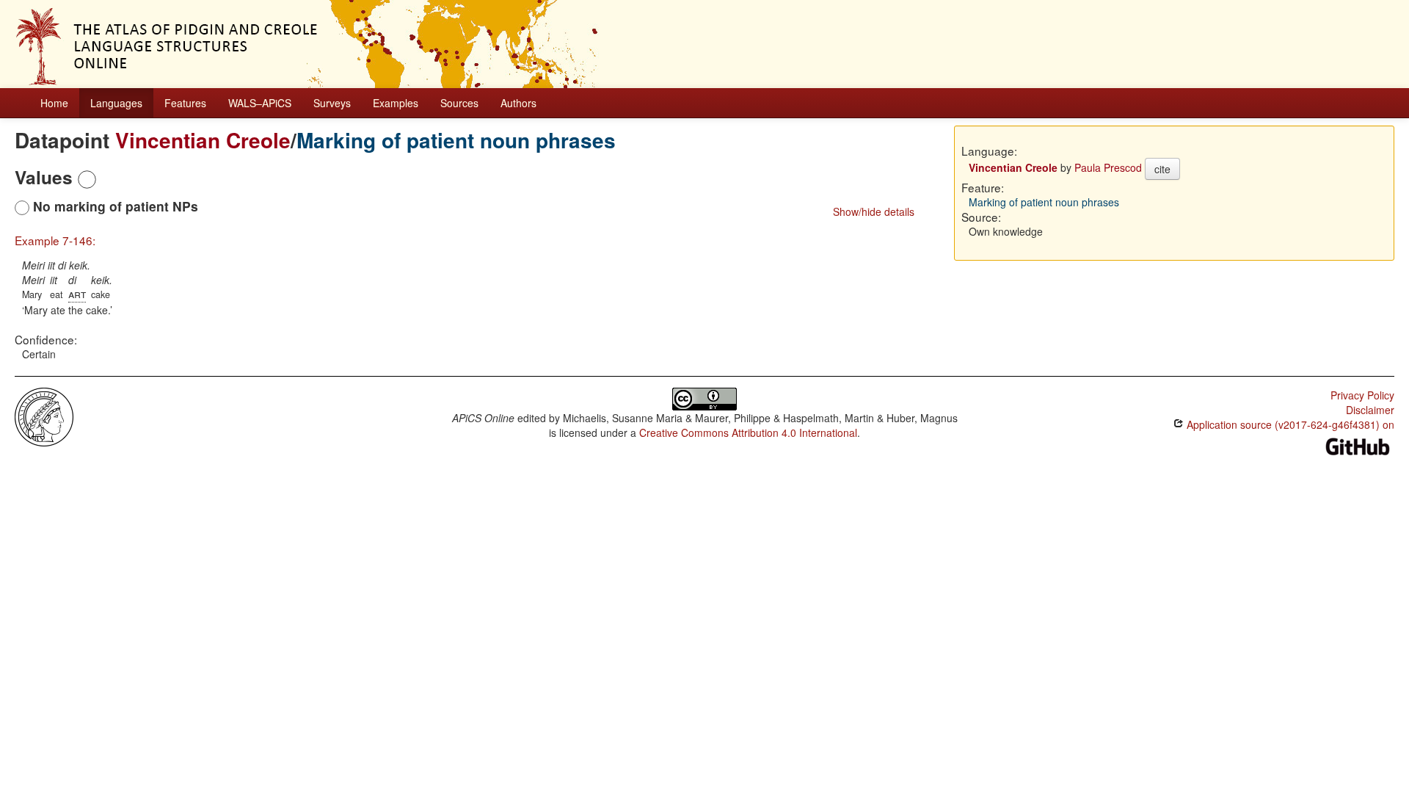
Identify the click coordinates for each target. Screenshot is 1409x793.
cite (1162, 169)
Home (54, 102)
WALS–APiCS (259, 102)
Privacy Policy (1362, 395)
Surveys (332, 102)
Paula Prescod (1108, 167)
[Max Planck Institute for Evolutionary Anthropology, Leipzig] (44, 415)
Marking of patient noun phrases (456, 140)
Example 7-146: (55, 240)
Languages (116, 102)
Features (185, 102)
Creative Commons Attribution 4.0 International (748, 432)
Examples (395, 102)
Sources (459, 102)
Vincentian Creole (203, 140)
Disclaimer (1370, 409)
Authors (518, 102)
